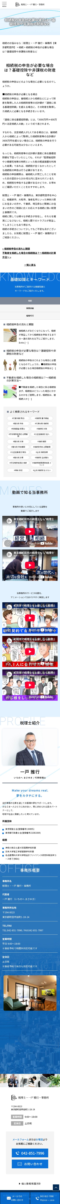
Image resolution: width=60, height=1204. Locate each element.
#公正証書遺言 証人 (42, 434)
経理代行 (30, 315)
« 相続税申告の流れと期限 (16, 248)
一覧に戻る (30, 265)
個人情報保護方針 (31, 1183)
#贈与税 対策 (18, 441)
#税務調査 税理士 (18, 428)
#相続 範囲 (42, 441)
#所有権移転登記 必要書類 (18, 435)
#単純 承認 (18, 470)
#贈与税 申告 (18, 423)
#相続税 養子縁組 (42, 418)
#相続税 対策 (42, 428)
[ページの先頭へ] (56, 1187)
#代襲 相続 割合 (18, 418)
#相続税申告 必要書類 (41, 447)
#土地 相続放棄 (42, 452)
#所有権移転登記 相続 (18, 462)
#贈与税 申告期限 (18, 447)
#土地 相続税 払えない (42, 470)
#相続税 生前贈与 (42, 457)
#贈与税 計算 (18, 457)
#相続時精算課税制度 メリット (41, 463)
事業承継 (30, 308)
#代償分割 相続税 (42, 423)
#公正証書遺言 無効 (18, 452)
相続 (30, 300)
